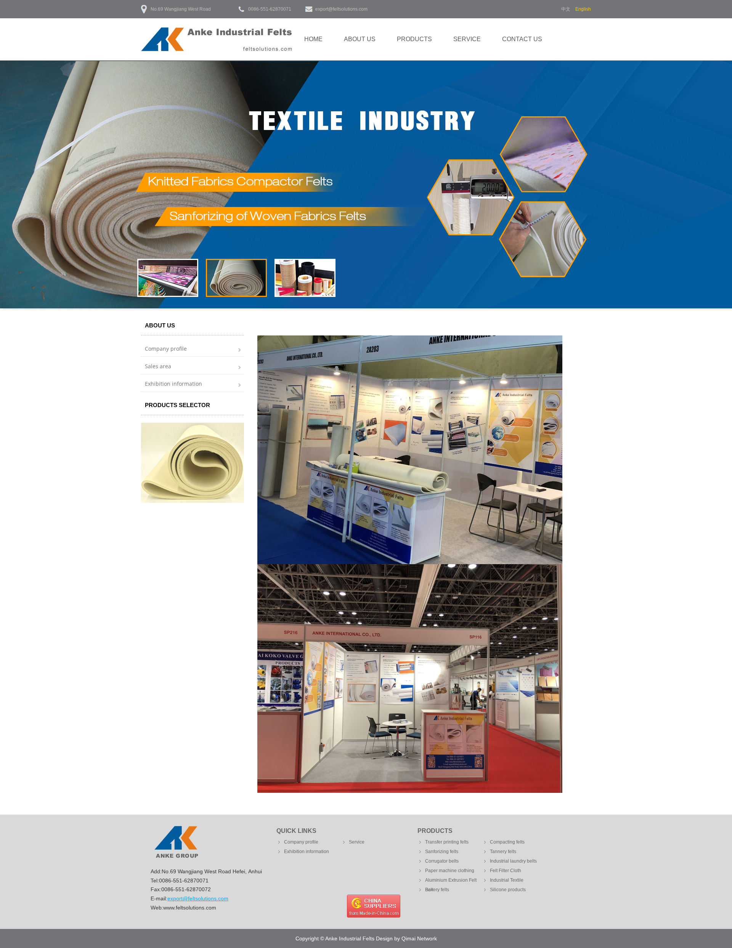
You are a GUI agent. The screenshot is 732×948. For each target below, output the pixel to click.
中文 (565, 9)
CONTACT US (522, 39)
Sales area (158, 366)
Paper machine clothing (449, 870)
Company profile (166, 348)
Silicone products (508, 889)
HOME (313, 39)
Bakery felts (437, 889)
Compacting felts (507, 842)
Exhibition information (173, 383)
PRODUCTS (414, 39)
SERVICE (467, 39)
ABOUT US (360, 39)
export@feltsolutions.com (341, 9)
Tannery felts (503, 851)
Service (356, 842)
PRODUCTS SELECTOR (177, 405)
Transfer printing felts (447, 842)
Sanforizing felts (441, 851)
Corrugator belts (442, 861)
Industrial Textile (506, 880)
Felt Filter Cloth (505, 870)
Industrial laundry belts (513, 861)
